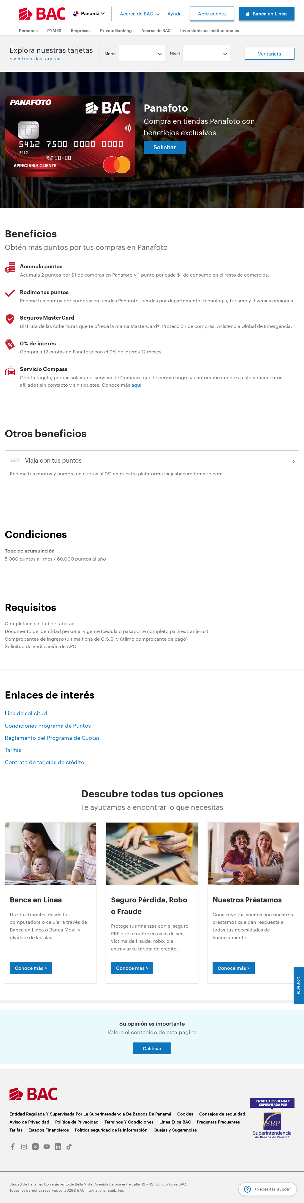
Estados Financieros (48, 1129)
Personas (28, 30)
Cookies (185, 1113)
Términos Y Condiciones (128, 1121)
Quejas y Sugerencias (175, 1129)
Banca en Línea (270, 13)
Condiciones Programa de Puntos (48, 725)
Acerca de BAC (136, 13)
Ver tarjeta (269, 53)
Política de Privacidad (77, 1121)
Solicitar (164, 147)
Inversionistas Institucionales (209, 30)
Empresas (81, 30)
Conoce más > (31, 968)
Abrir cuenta (212, 13)
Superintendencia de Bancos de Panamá (272, 1120)
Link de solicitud (26, 713)
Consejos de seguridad (222, 1113)
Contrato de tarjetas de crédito (44, 762)
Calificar (152, 1048)
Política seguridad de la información (111, 1129)
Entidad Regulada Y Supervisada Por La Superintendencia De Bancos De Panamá (90, 1113)
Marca (110, 53)
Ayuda (174, 13)
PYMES (54, 30)
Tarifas (13, 750)
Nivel (175, 53)
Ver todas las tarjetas (36, 58)
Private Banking (116, 30)
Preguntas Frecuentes (218, 1121)
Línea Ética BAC (175, 1121)
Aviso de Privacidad (29, 1121)
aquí (136, 385)
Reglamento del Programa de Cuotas (52, 737)
